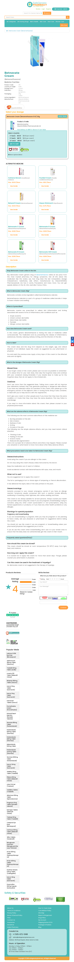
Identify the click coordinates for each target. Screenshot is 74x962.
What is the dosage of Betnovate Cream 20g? (23, 362)
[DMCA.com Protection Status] (13, 898)
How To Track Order (44, 908)
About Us (10, 908)
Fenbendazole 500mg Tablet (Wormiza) (11, 731)
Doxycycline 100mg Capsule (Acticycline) (12, 886)
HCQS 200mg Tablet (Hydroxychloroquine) (12, 854)
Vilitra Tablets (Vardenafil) (11, 838)
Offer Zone (64, 25)
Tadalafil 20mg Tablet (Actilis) (11, 669)
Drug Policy (42, 918)
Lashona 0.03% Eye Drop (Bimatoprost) (11, 655)
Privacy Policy (11, 913)
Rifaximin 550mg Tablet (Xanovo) (12, 681)
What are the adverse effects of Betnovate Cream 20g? (27, 411)
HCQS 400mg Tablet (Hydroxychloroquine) (12, 863)
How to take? (11, 343)
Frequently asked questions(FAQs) (19, 538)
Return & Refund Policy (14, 915)
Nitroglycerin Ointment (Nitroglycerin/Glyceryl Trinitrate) (12, 845)
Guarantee (11, 922)
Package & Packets (44, 925)
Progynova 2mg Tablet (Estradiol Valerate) (12, 804)
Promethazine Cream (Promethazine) (12, 708)
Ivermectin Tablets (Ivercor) (12, 701)
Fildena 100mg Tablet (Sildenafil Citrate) (12, 779)
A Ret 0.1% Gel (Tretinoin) (11, 785)
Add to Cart (14, 144)
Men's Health (34, 21)
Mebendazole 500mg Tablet (11, 745)
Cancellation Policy (44, 910)
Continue (63, 607)
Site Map (41, 913)
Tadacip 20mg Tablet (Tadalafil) (12, 818)
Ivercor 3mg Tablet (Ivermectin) (11, 695)
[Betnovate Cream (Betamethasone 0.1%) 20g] (12, 125)
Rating (43, 579)
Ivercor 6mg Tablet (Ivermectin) (11, 688)
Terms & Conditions (13, 910)
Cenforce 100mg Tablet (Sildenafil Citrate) (12, 831)
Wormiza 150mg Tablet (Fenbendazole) (12, 724)
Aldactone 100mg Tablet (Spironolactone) (12, 797)
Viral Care (51, 21)
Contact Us (11, 920)
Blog (39, 927)
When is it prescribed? (15, 306)
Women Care (60, 21)
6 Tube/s (12, 138)
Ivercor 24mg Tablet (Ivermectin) (11, 766)
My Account (42, 920)
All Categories (11, 21)
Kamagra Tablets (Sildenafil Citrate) (12, 811)
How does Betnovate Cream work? (19, 328)
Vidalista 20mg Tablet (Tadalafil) (12, 772)
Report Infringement (45, 915)
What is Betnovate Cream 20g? (18, 291)
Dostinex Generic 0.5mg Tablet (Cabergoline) (12, 871)
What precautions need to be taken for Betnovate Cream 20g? (29, 451)
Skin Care (43, 21)
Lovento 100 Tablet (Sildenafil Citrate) (12, 675)
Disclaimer (10, 925)
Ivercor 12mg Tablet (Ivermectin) (11, 879)
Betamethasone (42, 275)
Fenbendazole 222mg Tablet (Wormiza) (11, 739)
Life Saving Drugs (23, 21)
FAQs (9, 918)
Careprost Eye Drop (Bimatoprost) (11, 824)
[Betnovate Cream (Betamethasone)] (38, 50)
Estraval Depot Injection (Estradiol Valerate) (11, 716)
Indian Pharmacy (12, 927)
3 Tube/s (12, 136)
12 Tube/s (12, 141)
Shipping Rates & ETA (45, 922)
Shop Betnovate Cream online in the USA (21, 271)
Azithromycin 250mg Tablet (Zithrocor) (11, 662)
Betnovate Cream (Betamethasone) (21, 31)
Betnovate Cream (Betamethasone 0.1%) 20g (23, 116)
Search (47, 13)
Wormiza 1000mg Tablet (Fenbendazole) (12, 759)
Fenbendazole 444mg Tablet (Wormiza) (11, 751)
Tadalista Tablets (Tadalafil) (12, 791)
